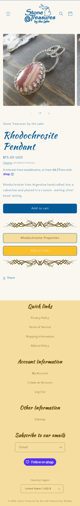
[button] (8, 13)
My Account (40, 373)
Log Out (40, 392)
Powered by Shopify (61, 501)
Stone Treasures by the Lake (33, 501)
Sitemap (39, 419)
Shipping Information (40, 336)
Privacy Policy (40, 318)
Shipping (7, 163)
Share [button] (11, 278)
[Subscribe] (60, 447)
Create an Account (39, 382)
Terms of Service (40, 327)
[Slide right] (49, 113)
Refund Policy (40, 346)
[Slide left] (30, 113)
